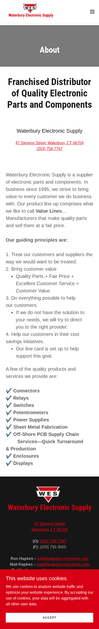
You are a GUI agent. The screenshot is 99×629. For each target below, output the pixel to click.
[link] (31, 11)
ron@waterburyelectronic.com (62, 559)
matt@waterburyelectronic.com (63, 564)
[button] (92, 11)
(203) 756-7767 (50, 149)
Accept (49, 617)
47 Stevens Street (49, 524)
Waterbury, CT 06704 (49, 530)
